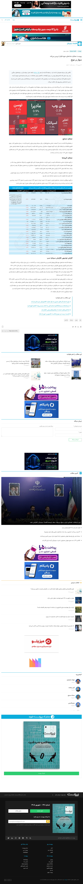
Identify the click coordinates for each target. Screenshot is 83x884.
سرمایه (71, 320)
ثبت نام (7, 20)
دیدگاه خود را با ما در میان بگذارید (46, 426)
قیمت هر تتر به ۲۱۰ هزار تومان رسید (71, 528)
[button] (81, 20)
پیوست (79, 51)
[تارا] (41, 391)
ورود (14, 20)
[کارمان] (41, 662)
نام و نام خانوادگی (78, 426)
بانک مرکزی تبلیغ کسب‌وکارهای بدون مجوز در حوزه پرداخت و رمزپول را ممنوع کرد (57, 374)
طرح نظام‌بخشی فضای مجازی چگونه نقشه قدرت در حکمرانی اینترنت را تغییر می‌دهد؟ (16, 375)
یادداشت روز (50, 850)
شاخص (66, 320)
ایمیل (80, 432)
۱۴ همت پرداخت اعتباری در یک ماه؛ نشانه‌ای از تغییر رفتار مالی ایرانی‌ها (62, 532)
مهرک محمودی (71, 680)
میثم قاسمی (71, 703)
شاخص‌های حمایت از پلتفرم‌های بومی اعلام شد (55, 310)
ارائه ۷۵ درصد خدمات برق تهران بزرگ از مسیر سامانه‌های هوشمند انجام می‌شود (17, 362)
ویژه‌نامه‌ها (25, 860)
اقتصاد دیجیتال (72, 43)
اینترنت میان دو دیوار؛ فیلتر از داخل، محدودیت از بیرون (60, 617)
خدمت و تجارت (50, 866)
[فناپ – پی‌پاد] (41, 409)
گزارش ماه (51, 862)
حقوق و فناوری (50, 868)
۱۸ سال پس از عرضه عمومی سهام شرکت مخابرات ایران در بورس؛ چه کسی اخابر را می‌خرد (51, 626)
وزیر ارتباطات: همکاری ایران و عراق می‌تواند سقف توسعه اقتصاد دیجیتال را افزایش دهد (57, 362)
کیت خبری (25, 868)
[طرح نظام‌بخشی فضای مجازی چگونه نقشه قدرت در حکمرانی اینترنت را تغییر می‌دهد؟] (35, 380)
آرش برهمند (71, 688)
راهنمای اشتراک (25, 864)
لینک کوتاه (6, 331)
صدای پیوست (25, 848)
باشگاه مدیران (50, 864)
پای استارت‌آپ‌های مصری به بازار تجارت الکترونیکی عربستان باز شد (50, 302)
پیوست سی (25, 850)
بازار (80, 320)
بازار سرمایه (36, 73)
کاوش (51, 852)
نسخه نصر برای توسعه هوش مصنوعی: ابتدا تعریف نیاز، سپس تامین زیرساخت (60, 536)
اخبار (52, 848)
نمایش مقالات (18, 811)
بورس (76, 320)
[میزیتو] (41, 644)
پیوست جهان (50, 872)
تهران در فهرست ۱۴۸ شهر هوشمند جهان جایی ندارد (60, 598)
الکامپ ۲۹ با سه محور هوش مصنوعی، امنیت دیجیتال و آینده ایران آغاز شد (61, 541)
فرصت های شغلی (24, 866)
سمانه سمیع (71, 695)
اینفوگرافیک (25, 852)
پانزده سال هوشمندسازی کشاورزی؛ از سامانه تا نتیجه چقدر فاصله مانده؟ (55, 607)
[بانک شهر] (41, 29)
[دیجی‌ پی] (41, 4)
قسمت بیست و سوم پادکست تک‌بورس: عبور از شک (54, 314)
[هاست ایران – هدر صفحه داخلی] (41, 37)
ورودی (51, 860)
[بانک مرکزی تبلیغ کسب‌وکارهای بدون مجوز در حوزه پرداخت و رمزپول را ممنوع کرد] (76, 379)
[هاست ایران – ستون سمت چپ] (41, 342)
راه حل (51, 870)
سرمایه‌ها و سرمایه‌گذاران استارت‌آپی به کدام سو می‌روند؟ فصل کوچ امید (48, 306)
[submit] (48, 821)
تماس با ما (26, 862)
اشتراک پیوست (41, 773)
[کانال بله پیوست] (41, 13)
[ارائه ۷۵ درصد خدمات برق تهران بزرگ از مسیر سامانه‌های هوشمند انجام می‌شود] (35, 368)
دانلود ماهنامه (40, 811)
